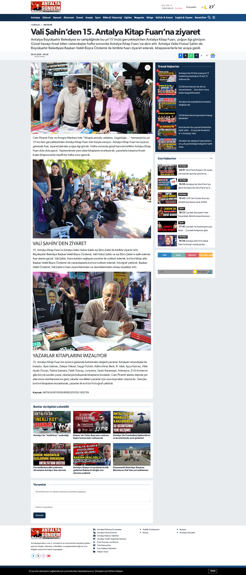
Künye (145, 533)
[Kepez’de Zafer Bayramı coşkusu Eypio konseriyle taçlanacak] (92, 422)
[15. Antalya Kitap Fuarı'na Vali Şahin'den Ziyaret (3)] (92, 198)
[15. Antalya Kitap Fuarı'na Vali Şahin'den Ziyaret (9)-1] (92, 311)
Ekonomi (69, 17)
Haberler (35, 25)
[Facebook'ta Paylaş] (181, 55)
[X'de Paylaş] (185, 55)
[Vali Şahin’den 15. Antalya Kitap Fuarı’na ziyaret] (92, 98)
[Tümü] (211, 158)
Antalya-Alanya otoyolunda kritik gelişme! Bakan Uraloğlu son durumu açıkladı (91, 470)
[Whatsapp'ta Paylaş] (190, 55)
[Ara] (209, 18)
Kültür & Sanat (164, 17)
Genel (79, 17)
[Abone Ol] (212, 56)
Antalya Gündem (187, 533)
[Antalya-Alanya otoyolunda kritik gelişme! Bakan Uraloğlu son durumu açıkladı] (92, 454)
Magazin (139, 17)
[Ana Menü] (213, 18)
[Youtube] (48, 556)
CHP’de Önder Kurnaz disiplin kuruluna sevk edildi (193, 200)
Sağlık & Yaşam (183, 17)
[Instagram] (43, 556)
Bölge (149, 17)
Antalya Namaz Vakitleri (108, 536)
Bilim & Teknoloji (112, 17)
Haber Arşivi (102, 552)
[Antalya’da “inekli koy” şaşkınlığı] (52, 422)
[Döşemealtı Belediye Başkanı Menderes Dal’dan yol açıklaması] (131, 454)
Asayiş (89, 17)
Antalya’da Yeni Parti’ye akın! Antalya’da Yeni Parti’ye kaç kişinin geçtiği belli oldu (195, 186)
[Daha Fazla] (196, 55)
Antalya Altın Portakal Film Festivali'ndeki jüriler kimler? (193, 243)
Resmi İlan (200, 17)
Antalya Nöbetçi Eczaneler (109, 529)
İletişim (183, 529)
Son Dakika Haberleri (106, 548)
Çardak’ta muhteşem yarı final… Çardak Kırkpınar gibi (195, 228)
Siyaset (57, 17)
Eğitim (128, 17)
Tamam (212, 571)
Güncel (46, 17)
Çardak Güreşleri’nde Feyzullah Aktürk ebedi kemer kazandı (194, 214)
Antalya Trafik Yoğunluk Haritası (111, 539)
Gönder (39, 515)
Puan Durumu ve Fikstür (107, 542)
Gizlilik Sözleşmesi (151, 529)
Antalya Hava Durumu (107, 533)
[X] (38, 556)
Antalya (35, 17)
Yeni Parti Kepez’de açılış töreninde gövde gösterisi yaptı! (195, 172)
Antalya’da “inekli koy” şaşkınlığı (51, 435)
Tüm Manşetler (104, 545)
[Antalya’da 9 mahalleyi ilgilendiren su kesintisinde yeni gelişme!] (131, 422)
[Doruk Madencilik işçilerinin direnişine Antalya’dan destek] (52, 454)
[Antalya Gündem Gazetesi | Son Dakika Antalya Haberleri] (46, 7)
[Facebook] (33, 556)
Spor (98, 17)
